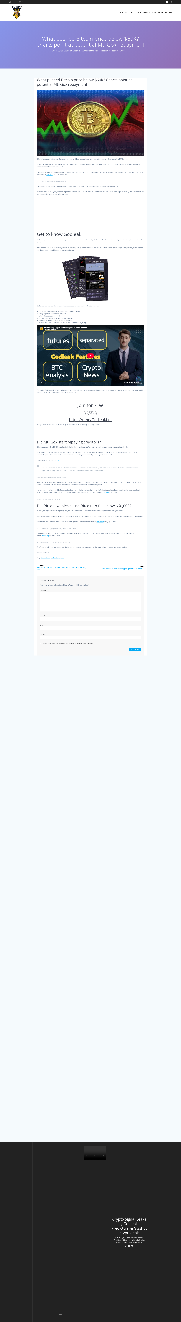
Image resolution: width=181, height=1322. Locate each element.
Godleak (168, 12)
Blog (131, 12)
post (57, 460)
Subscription (157, 12)
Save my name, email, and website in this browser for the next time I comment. (67, 643)
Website (42, 634)
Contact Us (122, 12)
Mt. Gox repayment (57, 558)
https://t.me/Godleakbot (90, 419)
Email (42, 625)
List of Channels (143, 12)
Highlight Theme (136, 1242)
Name (42, 616)
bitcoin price (45, 558)
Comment (43, 590)
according (49, 175)
